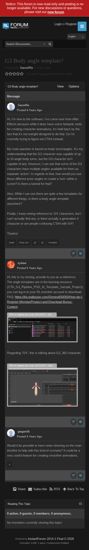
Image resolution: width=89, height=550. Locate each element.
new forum (55, 12)
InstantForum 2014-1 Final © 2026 (51, 538)
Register (71, 24)
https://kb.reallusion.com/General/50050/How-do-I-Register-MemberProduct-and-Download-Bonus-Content (45, 302)
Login (58, 24)
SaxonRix (26, 67)
